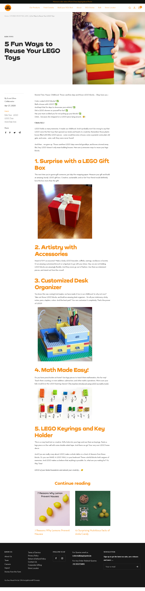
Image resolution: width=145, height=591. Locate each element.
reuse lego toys (10, 122)
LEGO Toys (9, 118)
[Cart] (139, 8)
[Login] (134, 8)
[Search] (130, 8)
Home (7, 16)
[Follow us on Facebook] (56, 558)
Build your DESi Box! (65, 7)
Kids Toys (9, 36)
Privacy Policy (33, 555)
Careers (8, 564)
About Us (8, 556)
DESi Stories (89, 7)
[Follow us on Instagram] (62, 558)
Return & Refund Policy (37, 559)
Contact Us (32, 562)
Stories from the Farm (13, 572)
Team (7, 560)
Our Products (34, 7)
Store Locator (110, 7)
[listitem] (5, 133)
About (79, 7)
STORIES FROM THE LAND (19, 16)
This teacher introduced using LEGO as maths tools (88, 384)
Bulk (99, 7)
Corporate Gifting (35, 565)
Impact (7, 568)
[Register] (137, 566)
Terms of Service (34, 552)
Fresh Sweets (49, 7)
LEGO (15, 115)
